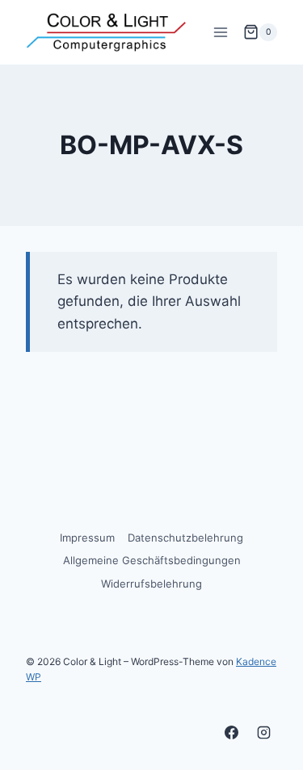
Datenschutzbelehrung (185, 537)
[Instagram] (263, 732)
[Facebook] (232, 732)
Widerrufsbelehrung (151, 583)
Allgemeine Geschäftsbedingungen (152, 560)
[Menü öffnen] (220, 31)
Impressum (87, 537)
